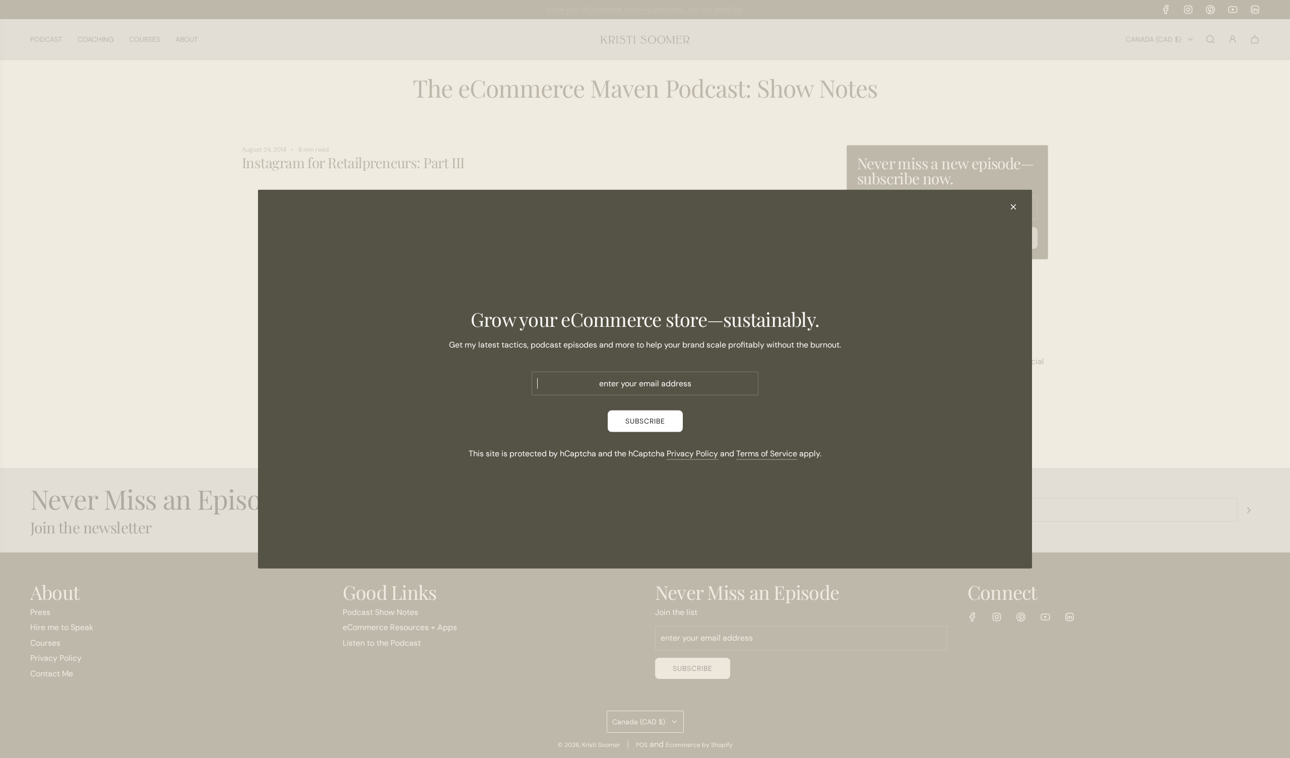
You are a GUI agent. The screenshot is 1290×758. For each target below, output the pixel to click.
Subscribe (645, 421)
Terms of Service (766, 453)
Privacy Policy (692, 453)
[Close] (1013, 206)
